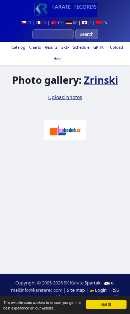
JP (89, 23)
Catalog (17, 47)
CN (104, 23)
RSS (115, 290)
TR (59, 23)
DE (74, 23)
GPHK (98, 47)
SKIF (64, 47)
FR (44, 23)
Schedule (80, 47)
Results (51, 47)
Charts (34, 47)
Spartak (93, 283)
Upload (116, 47)
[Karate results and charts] (65, 10)
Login (101, 290)
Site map (76, 290)
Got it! (106, 304)
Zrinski (101, 80)
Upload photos (65, 97)
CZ (29, 23)
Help (57, 58)
